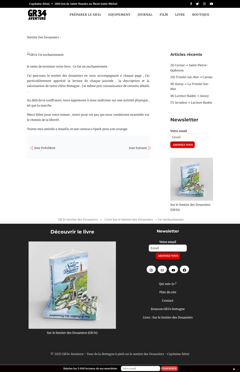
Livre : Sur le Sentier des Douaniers (168, 317)
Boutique (200, 14)
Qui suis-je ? (167, 284)
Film (164, 14)
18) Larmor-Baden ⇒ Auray (189, 96)
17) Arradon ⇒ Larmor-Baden (191, 102)
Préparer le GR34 (85, 14)
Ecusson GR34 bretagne (168, 309)
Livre (180, 14)
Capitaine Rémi (178, 354)
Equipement (119, 14)
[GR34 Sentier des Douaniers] (37, 14)
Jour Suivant (138, 147)
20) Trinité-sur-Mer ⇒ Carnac (191, 77)
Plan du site (167, 292)
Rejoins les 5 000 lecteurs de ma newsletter (90, 368)
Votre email (178, 131)
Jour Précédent (44, 147)
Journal (145, 14)
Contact (167, 300)
